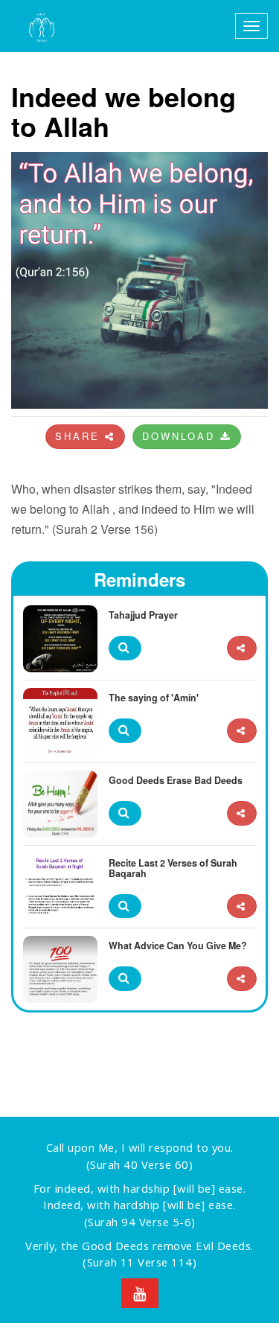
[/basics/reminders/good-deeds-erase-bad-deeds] (242, 813)
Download (181, 436)
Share (80, 436)
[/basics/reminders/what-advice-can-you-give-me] (242, 978)
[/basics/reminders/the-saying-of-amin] (242, 730)
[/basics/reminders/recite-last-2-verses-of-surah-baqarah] (242, 906)
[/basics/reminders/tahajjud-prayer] (242, 648)
